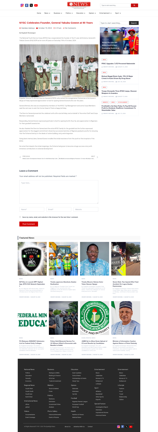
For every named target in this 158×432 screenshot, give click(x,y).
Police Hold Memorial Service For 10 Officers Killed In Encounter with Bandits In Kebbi (63, 343)
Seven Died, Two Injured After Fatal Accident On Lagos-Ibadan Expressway (125, 284)
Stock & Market (123, 102)
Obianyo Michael (24, 296)
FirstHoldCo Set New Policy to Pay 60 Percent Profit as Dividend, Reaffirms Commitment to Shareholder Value (119, 108)
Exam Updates (86, 338)
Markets (105, 102)
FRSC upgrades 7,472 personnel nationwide (118, 63)
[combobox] (115, 5)
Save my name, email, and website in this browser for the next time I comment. (50, 217)
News (120, 39)
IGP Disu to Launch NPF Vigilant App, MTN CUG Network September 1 (32, 284)
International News (113, 39)
